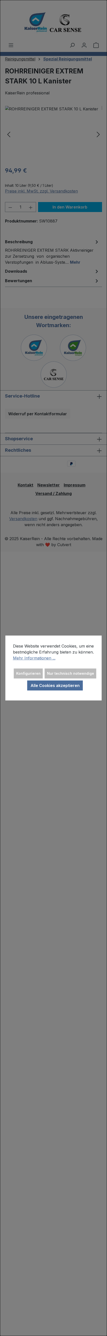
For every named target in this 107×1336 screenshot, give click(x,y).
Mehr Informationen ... (34, 658)
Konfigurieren (28, 673)
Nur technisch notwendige (70, 673)
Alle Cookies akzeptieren (55, 685)
